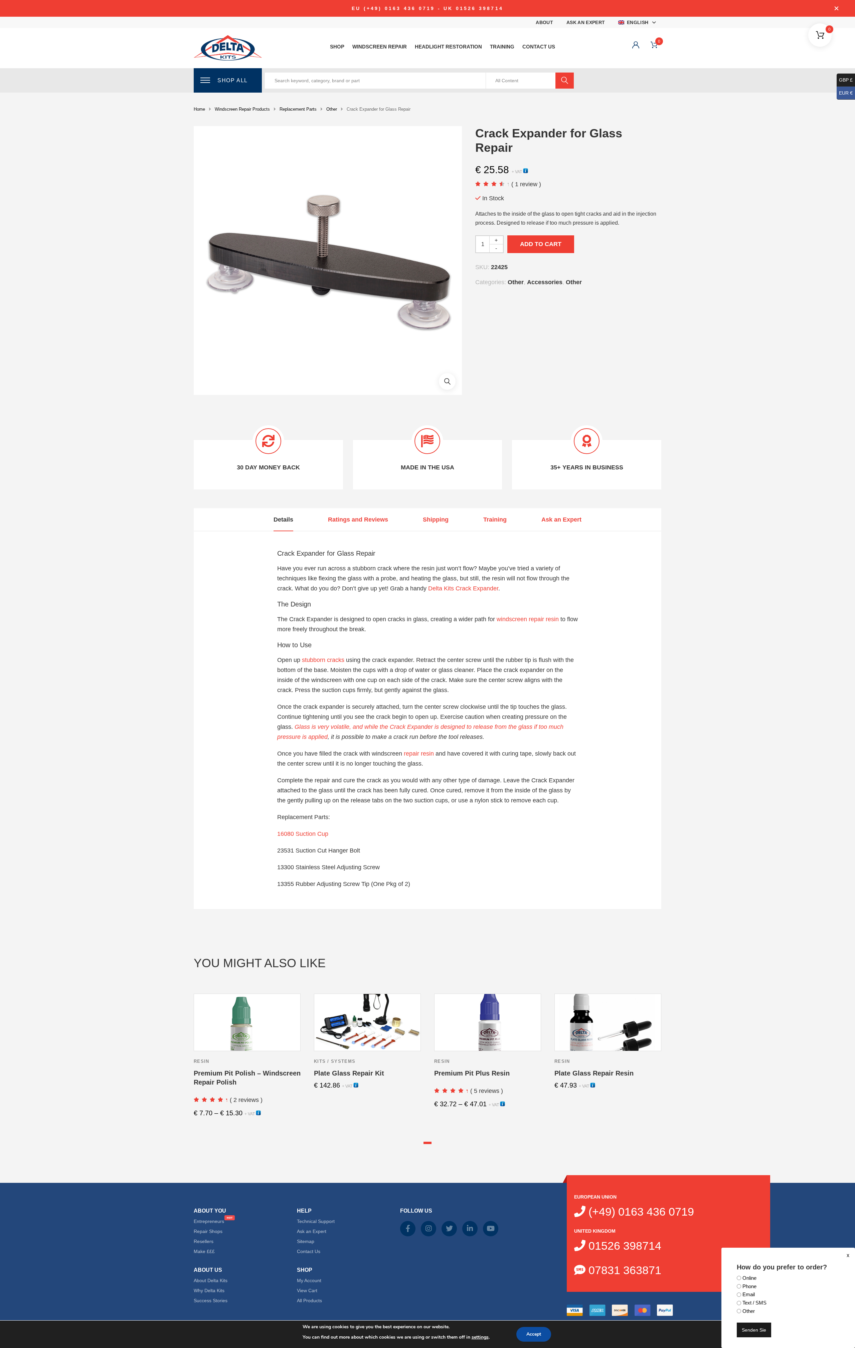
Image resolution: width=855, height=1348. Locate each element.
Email (748, 1294)
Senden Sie (754, 1330)
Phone (749, 1286)
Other (748, 1311)
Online (749, 1278)
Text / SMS (754, 1303)
